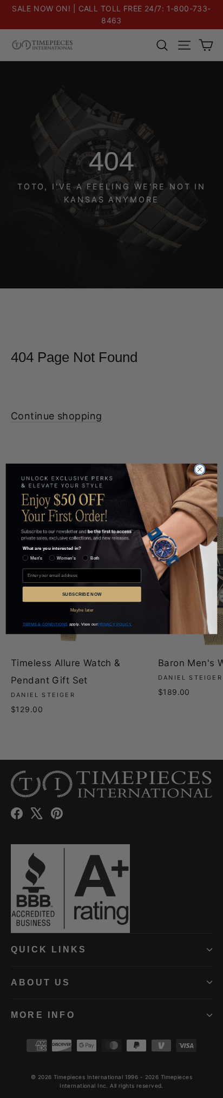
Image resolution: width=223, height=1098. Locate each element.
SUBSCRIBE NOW (82, 593)
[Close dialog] (200, 469)
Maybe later (82, 609)
